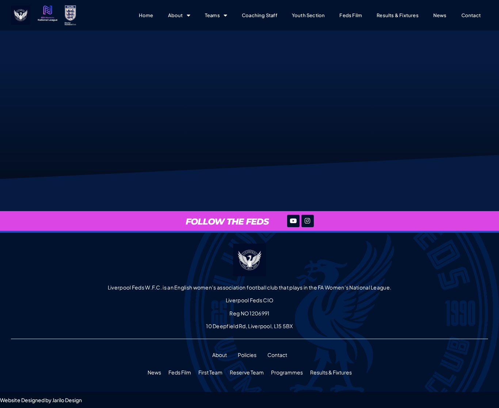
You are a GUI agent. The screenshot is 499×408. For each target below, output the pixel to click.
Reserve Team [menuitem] (247, 372)
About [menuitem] (175, 15)
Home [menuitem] (146, 15)
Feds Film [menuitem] (350, 15)
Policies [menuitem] (247, 354)
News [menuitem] (440, 15)
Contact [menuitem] (471, 15)
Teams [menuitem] (212, 15)
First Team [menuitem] (210, 372)
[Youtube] (293, 221)
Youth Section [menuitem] (308, 15)
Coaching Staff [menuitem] (259, 15)
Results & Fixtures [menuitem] (398, 15)
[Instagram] (307, 221)
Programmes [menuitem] (287, 372)
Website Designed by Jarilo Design (41, 400)
